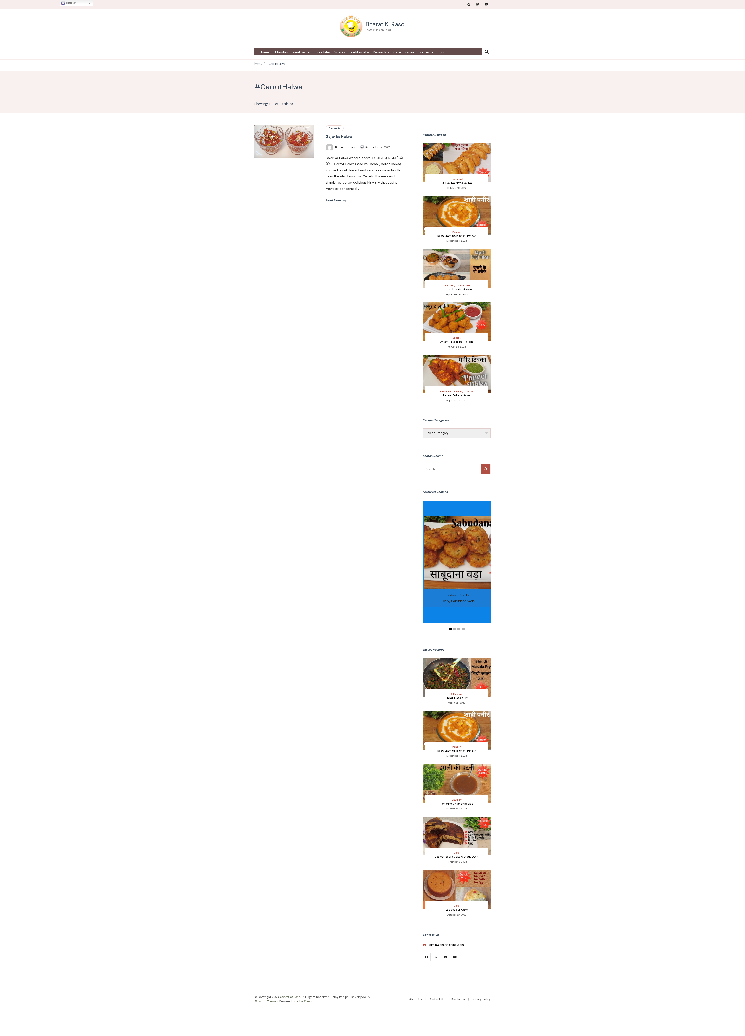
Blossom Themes (266, 1001)
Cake (397, 52)
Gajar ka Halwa (339, 136)
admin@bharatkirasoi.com (446, 945)
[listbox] (457, 566)
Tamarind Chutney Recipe (456, 803)
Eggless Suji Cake (457, 909)
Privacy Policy (481, 999)
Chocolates (322, 52)
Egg (442, 52)
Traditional (358, 52)
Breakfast (300, 52)
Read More (333, 200)
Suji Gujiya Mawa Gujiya (457, 183)
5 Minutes (280, 52)
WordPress (304, 1001)
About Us (415, 999)
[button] (450, 629)
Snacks (339, 52)
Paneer (410, 52)
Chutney (457, 799)
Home (264, 52)
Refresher (427, 52)
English (71, 2)
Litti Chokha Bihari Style (457, 289)
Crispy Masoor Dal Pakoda (457, 341)
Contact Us (437, 999)
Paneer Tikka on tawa (456, 395)
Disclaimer (458, 999)
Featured (449, 285)
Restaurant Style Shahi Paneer (456, 236)
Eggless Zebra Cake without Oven (456, 856)
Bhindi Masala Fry (457, 698)
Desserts (380, 52)
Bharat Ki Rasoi (386, 24)
